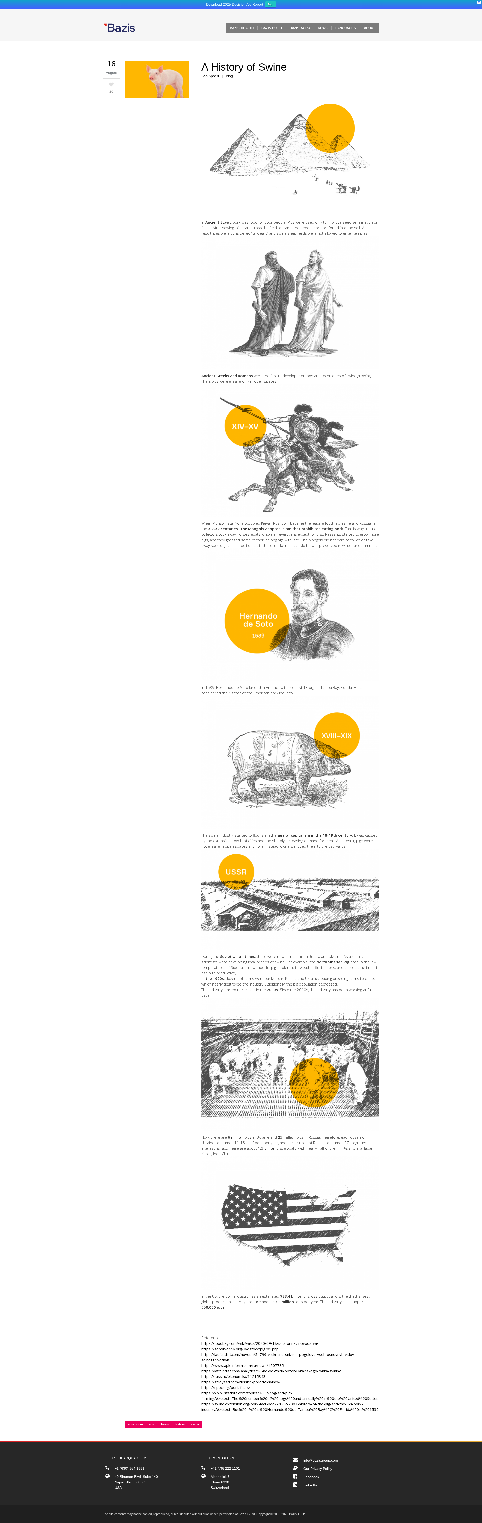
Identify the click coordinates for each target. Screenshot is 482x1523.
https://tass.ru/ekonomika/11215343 (233, 1377)
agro (152, 1425)
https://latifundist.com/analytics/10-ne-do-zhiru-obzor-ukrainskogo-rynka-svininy (271, 1372)
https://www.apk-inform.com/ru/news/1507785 (242, 1366)
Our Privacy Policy (317, 1470)
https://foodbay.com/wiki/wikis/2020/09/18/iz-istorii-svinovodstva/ (259, 1344)
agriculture (135, 1425)
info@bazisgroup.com (320, 1462)
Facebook (311, 1478)
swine (195, 1425)
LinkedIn (310, 1486)
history (180, 1425)
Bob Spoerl (210, 77)
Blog (229, 77)
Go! (270, 5)
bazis (165, 1425)
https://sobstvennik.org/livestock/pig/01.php (240, 1350)
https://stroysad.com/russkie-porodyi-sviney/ (241, 1383)
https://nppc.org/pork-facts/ (225, 1388)
